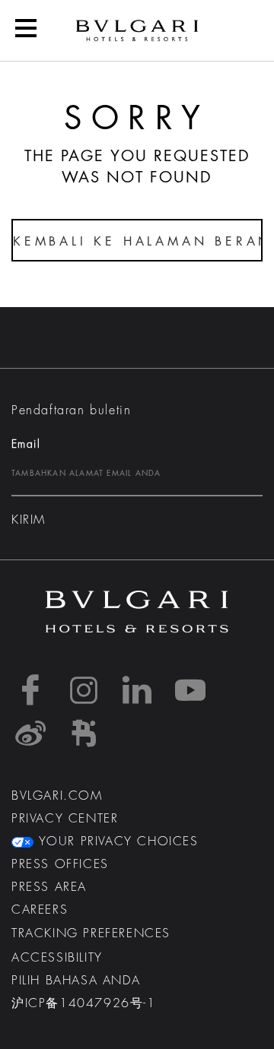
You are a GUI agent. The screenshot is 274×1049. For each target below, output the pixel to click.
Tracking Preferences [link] (90, 933)
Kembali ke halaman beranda (138, 242)
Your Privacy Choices (116, 841)
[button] (26, 30)
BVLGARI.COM (57, 796)
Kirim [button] (28, 520)
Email (25, 444)
